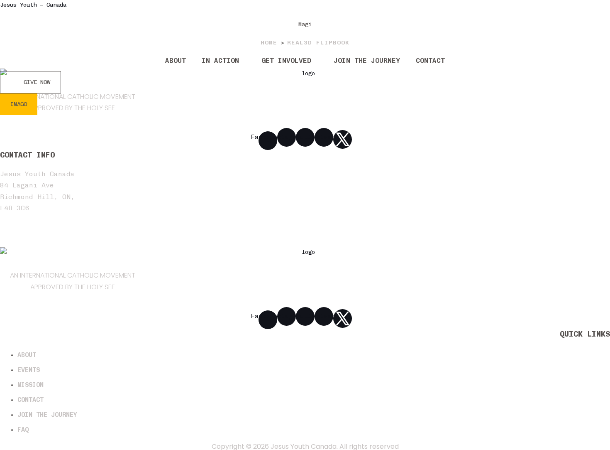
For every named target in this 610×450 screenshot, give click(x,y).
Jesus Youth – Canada (33, 4)
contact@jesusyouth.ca (43, 230)
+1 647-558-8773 (31, 242)
